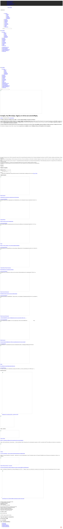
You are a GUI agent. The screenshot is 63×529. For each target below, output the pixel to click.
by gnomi (1, 343)
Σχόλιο (1, 172)
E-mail (1, 170)
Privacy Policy (35, 173)
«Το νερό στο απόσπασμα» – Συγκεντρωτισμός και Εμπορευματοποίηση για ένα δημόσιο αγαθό (12, 453)
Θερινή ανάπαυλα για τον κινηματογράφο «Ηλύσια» (7, 269)
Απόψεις (1, 438)
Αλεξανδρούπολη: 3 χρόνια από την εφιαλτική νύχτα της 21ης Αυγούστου (9, 197)
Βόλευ (4, 219)
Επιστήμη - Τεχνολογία (8, 465)
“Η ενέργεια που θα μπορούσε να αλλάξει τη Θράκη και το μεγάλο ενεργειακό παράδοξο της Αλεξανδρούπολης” (14, 467)
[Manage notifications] (61, 527)
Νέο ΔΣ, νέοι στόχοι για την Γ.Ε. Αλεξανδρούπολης (6, 221)
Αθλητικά (1, 219)
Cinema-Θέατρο (2, 267)
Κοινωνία (3, 195)
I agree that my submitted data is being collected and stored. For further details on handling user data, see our (19, 173)
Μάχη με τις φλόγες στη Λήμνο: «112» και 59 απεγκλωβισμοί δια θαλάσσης (9, 245)
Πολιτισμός (9, 267)
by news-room (2, 199)
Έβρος (1, 195)
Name (1, 169)
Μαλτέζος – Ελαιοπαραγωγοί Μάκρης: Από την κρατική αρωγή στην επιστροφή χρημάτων (11, 440)
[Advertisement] (31, 60)
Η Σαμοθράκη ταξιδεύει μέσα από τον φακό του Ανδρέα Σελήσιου (8, 293)
